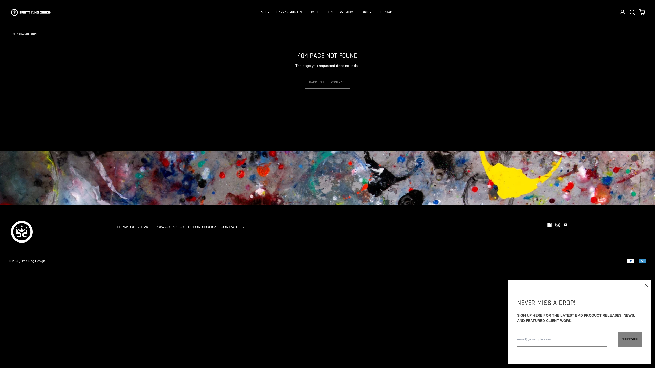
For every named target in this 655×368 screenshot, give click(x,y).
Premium (346, 12)
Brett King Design (33, 261)
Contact (387, 12)
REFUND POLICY (202, 227)
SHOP (265, 12)
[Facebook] (549, 225)
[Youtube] (565, 225)
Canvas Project (289, 12)
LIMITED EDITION (321, 12)
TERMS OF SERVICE (134, 227)
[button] (632, 12)
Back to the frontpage (327, 82)
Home (12, 34)
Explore (367, 12)
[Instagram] (557, 225)
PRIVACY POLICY (169, 227)
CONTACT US (232, 227)
